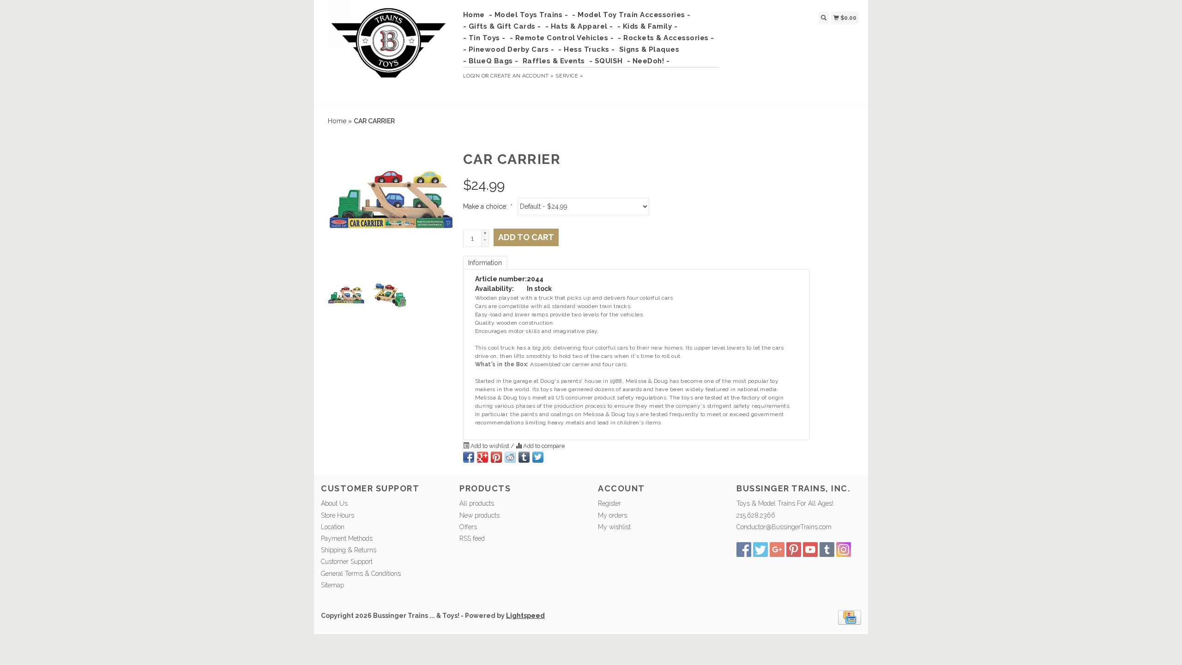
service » (569, 76)
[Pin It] (496, 457)
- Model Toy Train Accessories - (631, 15)
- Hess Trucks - (586, 49)
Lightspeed (525, 615)
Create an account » (522, 76)
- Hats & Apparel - (579, 26)
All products (476, 503)
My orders (612, 515)
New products (479, 515)
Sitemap (332, 585)
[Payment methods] (849, 617)
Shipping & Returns (348, 550)
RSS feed (472, 538)
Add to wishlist (490, 445)
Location (332, 527)
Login (471, 76)
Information (485, 262)
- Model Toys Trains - (528, 15)
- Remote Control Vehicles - (562, 38)
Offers (468, 527)
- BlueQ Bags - (491, 61)
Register (609, 503)
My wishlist (614, 527)
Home (474, 15)
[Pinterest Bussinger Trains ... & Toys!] (793, 549)
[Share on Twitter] (537, 457)
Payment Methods (347, 538)
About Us (334, 503)
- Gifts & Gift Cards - (502, 26)
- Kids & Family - (647, 26)
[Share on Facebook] (468, 457)
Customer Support (347, 561)
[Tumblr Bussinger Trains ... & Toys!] (827, 549)
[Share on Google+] (482, 457)
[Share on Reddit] (510, 457)
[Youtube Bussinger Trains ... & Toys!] (810, 549)
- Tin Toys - (484, 38)
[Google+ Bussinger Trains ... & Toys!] (777, 549)
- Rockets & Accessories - (666, 38)
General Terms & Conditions (361, 573)
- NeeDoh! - (648, 61)
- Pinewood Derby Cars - (509, 49)
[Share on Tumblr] (524, 457)
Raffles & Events (554, 61)
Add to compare (543, 445)
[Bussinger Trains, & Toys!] (388, 51)
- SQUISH (606, 61)
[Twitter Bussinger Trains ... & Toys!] (760, 549)
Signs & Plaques (649, 49)
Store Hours (337, 515)
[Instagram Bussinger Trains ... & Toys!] (843, 549)
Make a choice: (487, 206)
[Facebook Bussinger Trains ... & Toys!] (743, 549)
